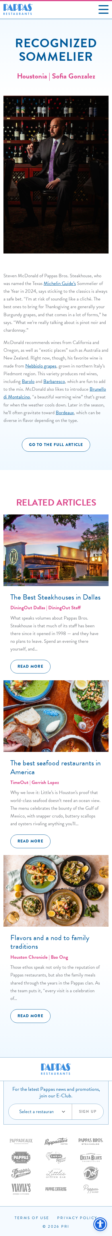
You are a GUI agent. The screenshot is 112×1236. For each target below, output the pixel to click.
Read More (30, 666)
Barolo (28, 381)
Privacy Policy (77, 1218)
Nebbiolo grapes (40, 366)
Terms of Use (32, 1218)
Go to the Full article (56, 444)
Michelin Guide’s (60, 283)
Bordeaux (65, 412)
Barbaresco (54, 381)
